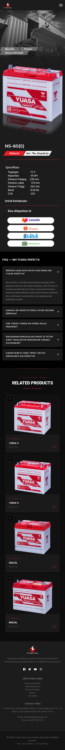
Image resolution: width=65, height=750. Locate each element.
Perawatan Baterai (32, 683)
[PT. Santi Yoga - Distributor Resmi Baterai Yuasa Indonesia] (6, 5)
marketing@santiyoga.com (35, 717)
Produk (28, 49)
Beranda (10, 49)
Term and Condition (25, 744)
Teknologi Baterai (32, 686)
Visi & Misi (32, 696)
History (33, 693)
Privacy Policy (42, 744)
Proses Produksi (32, 690)
